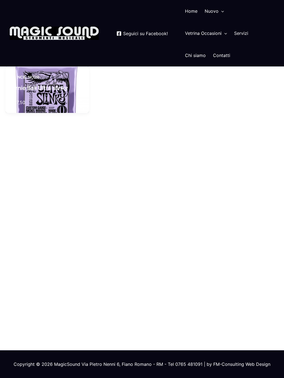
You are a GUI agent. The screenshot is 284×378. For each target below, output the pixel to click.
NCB (21, 77)
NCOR (33, 77)
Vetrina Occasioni (203, 33)
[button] (221, 11)
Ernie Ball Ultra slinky (40, 88)
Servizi (241, 33)
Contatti (221, 55)
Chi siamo (195, 55)
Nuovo (212, 11)
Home (191, 11)
